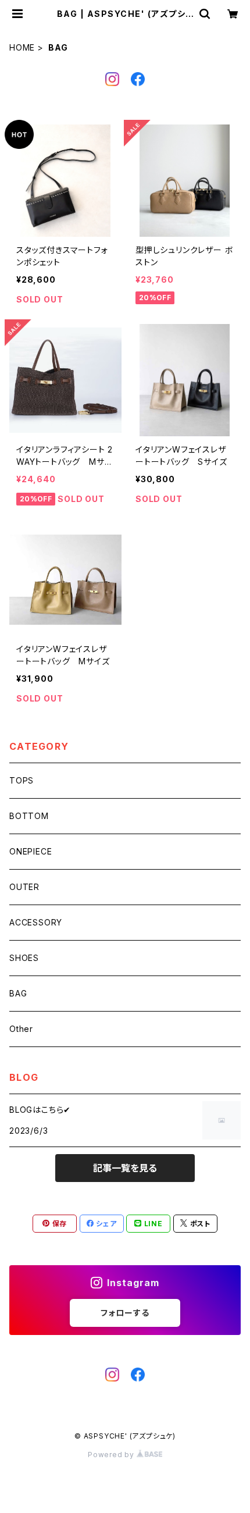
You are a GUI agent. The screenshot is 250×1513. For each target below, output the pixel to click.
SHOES (24, 958)
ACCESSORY (35, 922)
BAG (18, 993)
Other (21, 1029)
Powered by (112, 1454)
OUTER (24, 887)
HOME (22, 47)
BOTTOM (29, 816)
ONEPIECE (30, 851)
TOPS (21, 780)
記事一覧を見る (125, 1168)
